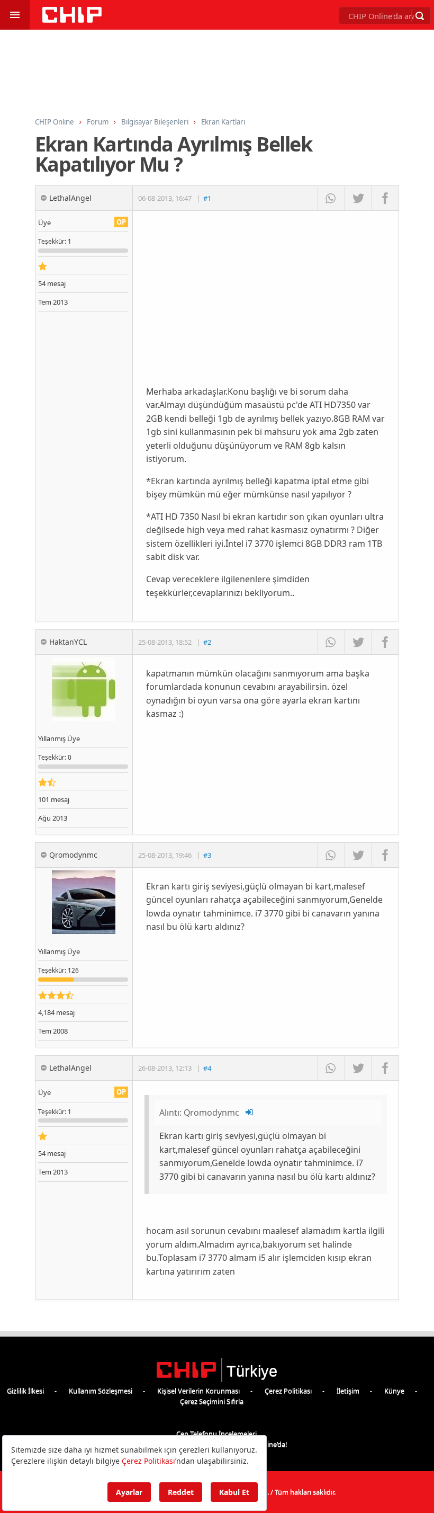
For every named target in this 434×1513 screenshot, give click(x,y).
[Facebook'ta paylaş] (385, 198)
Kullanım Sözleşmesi (100, 1390)
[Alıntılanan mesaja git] (250, 1112)
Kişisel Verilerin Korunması (198, 1390)
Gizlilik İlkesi (25, 1390)
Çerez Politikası (288, 1390)
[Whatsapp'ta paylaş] (331, 198)
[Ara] (419, 16)
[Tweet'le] (358, 198)
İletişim (348, 1390)
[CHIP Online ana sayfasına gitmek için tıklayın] (72, 20)
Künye (394, 1390)
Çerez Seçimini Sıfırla (211, 1401)
